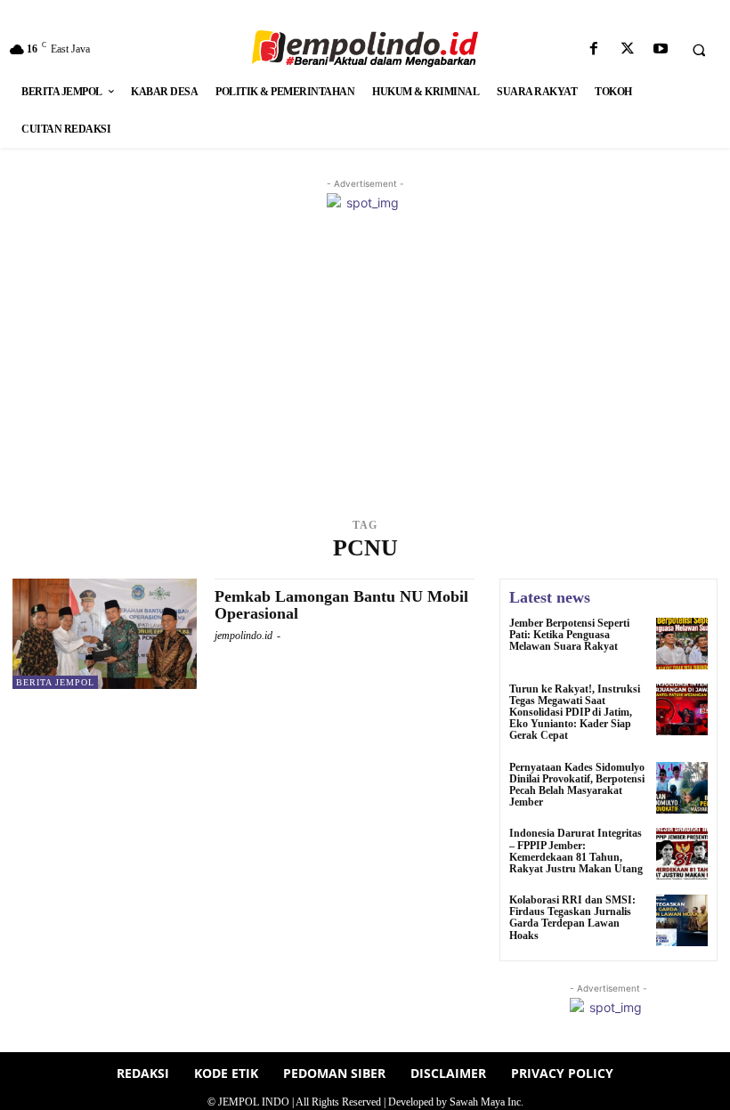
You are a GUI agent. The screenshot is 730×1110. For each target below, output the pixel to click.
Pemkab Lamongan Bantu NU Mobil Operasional (341, 605)
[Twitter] (627, 49)
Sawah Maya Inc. (486, 1102)
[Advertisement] (365, 381)
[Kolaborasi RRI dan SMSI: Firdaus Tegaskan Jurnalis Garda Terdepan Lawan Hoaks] (682, 920)
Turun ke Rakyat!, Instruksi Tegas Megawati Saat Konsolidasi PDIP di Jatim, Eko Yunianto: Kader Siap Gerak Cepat (574, 712)
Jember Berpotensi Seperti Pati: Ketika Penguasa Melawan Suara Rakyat (569, 634)
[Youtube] (660, 49)
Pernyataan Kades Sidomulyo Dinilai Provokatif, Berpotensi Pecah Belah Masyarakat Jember (577, 785)
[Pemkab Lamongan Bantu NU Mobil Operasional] (104, 634)
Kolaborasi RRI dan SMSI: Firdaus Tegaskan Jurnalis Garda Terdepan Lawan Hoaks (572, 918)
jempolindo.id (243, 635)
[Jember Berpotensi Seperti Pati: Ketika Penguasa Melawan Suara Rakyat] (682, 643)
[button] (699, 50)
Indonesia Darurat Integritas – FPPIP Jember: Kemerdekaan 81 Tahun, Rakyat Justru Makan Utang (576, 851)
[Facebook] (594, 49)
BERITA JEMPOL (55, 682)
